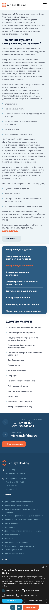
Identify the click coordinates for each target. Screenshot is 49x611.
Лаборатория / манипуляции (21, 332)
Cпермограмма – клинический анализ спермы (22, 283)
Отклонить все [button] (35, 601)
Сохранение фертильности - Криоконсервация (21, 346)
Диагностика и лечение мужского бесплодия (23, 531)
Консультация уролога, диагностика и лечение (18, 257)
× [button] (46, 567)
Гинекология (14, 365)
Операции (12, 375)
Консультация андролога (19, 249)
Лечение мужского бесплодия (22, 304)
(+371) (21, 423)
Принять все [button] (12, 601)
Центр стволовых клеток (20, 391)
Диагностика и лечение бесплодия (24, 327)
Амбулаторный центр (18, 386)
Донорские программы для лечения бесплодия (25, 354)
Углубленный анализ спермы (21, 291)
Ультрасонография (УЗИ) (20, 407)
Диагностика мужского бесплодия (18, 273)
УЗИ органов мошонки (18, 297)
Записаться (11, 239)
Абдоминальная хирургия (20, 401)
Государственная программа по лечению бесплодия (23, 339)
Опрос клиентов (16, 444)
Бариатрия (13, 396)
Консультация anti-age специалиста (19, 546)
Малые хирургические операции (23, 311)
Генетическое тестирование (21, 381)
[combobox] (43, 567)
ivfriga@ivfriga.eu (10, 231)
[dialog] (24, 587)
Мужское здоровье (17, 370)
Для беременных (16, 360)
